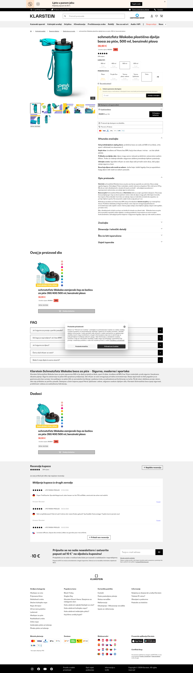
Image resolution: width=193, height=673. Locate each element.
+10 (157, 77)
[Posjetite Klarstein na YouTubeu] (45, 669)
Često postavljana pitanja (140, 9)
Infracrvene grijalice (37, 609)
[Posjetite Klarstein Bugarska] (111, 649)
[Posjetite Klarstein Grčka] (115, 654)
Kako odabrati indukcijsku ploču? (76, 611)
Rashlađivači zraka (37, 619)
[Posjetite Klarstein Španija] (99, 645)
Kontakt (160, 9)
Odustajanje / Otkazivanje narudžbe (111, 606)
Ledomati (33, 612)
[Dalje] (165, 24)
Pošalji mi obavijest (154, 95)
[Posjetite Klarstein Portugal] (107, 654)
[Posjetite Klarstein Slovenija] (111, 654)
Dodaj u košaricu (156, 114)
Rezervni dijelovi (54, 31)
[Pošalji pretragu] (65, 16)
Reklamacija (102, 603)
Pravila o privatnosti (145, 656)
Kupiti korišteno (106, 109)
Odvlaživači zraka (37, 599)
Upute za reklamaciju (106, 609)
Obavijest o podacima (139, 599)
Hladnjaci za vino (36, 593)
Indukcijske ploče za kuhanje (41, 625)
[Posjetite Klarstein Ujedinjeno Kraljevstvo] (103, 645)
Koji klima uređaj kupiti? (73, 615)
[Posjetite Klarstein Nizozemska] (103, 654)
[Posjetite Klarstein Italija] (115, 640)
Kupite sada (136, 4)
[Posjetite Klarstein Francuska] (111, 640)
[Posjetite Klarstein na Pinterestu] (51, 669)
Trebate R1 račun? (138, 596)
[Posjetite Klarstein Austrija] (103, 640)
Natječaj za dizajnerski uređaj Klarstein (146, 593)
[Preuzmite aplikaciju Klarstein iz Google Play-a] (150, 641)
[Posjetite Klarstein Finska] (115, 649)
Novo (161, 24)
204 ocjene (101, 56)
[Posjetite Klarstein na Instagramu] (32, 669)
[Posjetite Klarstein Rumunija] (107, 649)
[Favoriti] (156, 16)
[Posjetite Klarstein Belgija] (99, 654)
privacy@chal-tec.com (142, 562)
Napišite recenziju (153, 467)
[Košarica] (161, 16)
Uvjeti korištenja (155, 656)
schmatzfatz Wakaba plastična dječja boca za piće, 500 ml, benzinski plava (102, 31)
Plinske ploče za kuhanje (39, 628)
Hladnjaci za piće (36, 615)
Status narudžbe (104, 599)
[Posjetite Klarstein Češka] (111, 645)
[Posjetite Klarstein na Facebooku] (39, 669)
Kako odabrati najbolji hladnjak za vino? (79, 605)
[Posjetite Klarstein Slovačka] (107, 645)
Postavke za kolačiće (139, 603)
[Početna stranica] (32, 31)
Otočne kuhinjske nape (38, 603)
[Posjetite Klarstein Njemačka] (99, 640)
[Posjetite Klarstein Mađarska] (115, 645)
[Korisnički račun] (152, 16)
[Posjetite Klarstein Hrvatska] (103, 649)
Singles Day (68, 596)
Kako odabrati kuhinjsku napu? (75, 608)
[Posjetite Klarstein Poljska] (99, 649)
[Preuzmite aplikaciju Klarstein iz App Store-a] (137, 641)
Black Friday (68, 593)
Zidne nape (34, 622)
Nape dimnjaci (35, 606)
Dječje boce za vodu (69, 31)
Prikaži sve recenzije (100, 537)
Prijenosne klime (36, 596)
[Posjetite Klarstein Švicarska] (107, 640)
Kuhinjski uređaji (40, 31)
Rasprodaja (151, 24)
